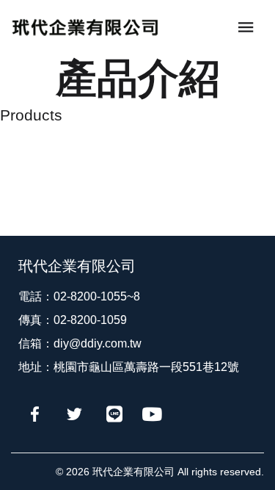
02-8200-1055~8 (97, 296)
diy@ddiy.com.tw (98, 343)
